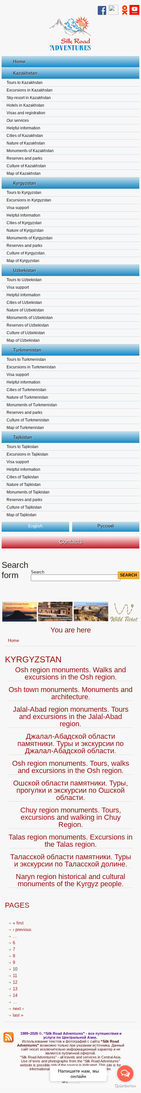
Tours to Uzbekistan (24, 280)
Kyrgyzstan (24, 183)
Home (19, 61)
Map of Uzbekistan (23, 340)
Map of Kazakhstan (24, 173)
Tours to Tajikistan (22, 446)
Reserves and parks (24, 158)
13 (15, 988)
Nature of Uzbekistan (25, 310)
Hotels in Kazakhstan (25, 105)
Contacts (70, 541)
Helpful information (23, 128)
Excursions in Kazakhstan (29, 90)
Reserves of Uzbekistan (28, 325)
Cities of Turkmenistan (26, 389)
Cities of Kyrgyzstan (24, 223)
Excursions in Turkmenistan (31, 367)
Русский (105, 525)
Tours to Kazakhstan (25, 82)
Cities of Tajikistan (23, 477)
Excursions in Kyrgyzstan (29, 200)
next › (18, 1008)
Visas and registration (26, 113)
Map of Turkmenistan (25, 427)
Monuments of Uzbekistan (30, 317)
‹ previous (22, 929)
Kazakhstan (25, 73)
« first (18, 922)
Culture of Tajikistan (24, 507)
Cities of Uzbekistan (24, 302)
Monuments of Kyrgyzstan (29, 238)
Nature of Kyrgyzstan (25, 230)
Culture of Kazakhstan (26, 166)
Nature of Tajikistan (24, 484)
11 (15, 975)
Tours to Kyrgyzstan (24, 192)
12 (15, 982)
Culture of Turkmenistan (28, 420)
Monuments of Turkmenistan (32, 405)
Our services (18, 120)
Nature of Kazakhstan (26, 143)
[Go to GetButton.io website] (125, 1086)
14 (15, 995)
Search (37, 572)
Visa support (18, 207)
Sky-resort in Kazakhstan (29, 97)
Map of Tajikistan (21, 515)
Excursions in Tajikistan (27, 454)
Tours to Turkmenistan (26, 359)
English (35, 525)
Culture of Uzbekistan (26, 333)
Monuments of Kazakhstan (30, 150)
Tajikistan (22, 437)
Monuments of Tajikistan (28, 492)
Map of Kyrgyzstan (23, 260)
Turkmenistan (27, 350)
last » (18, 1015)
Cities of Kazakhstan (25, 135)
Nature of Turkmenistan (27, 397)
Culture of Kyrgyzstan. (26, 253)
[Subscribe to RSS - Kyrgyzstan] (8, 1037)
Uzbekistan (24, 270)
